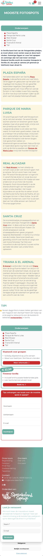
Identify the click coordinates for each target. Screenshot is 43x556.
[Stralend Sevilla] (7, 5)
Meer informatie (21, 363)
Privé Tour (6, 466)
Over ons (21, 461)
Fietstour (6, 463)
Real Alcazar (11, 38)
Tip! (8, 45)
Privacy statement (21, 553)
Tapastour (6, 471)
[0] (33, 4)
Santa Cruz (11, 40)
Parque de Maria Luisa (15, 35)
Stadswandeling (9, 468)
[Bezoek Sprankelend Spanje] (22, 498)
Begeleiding (7, 461)
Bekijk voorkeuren (21, 549)
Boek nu (21, 385)
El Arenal (7, 266)
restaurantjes (16, 318)
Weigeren (21, 543)
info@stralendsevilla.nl (13, 480)
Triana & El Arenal (13, 43)
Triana (35, 266)
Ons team (22, 463)
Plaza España (12, 33)
